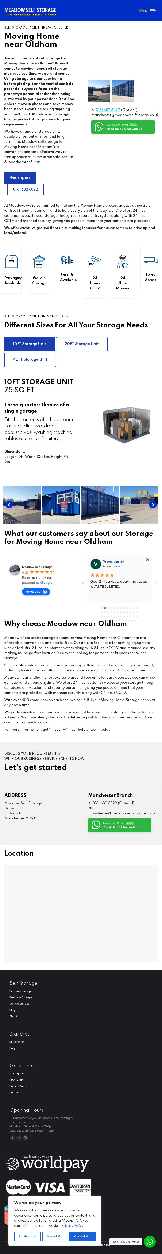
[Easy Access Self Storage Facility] (40, 505)
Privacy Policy (72, 1226)
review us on (33, 591)
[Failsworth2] (123, 91)
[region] (54, 1221)
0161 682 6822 (108, 110)
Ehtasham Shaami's (117, 561)
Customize (27, 1236)
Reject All (55, 1236)
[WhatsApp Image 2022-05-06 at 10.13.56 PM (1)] (118, 505)
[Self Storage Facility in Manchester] (99, 91)
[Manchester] (79, 505)
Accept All (82, 1236)
